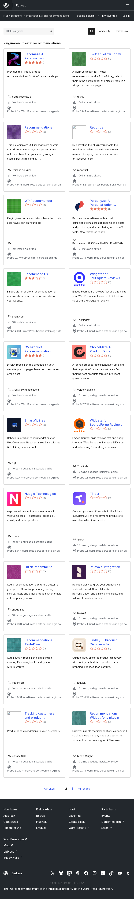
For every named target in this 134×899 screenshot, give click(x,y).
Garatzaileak (77, 821)
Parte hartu (108, 809)
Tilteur (94, 494)
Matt (8, 845)
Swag (106, 828)
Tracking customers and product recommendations (39, 716)
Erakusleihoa (44, 809)
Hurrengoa (84, 788)
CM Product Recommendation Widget (38, 349)
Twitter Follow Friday (105, 54)
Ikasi (72, 809)
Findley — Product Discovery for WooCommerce (103, 642)
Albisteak (9, 815)
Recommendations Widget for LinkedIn (104, 715)
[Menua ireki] (128, 5)
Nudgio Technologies (40, 494)
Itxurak (40, 815)
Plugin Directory (12, 15)
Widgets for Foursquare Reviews (105, 276)
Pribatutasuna (12, 828)
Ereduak (41, 828)
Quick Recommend (39, 567)
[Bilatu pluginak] (50, 31)
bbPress (10, 851)
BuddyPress (13, 857)
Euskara (17, 873)
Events (105, 815)
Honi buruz (10, 809)
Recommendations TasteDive (38, 642)
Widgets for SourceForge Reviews (106, 422)
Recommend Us (36, 274)
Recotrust (97, 127)
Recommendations (38, 127)
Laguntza (75, 815)
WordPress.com (15, 839)
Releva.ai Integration (105, 567)
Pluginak (41, 821)
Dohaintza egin (112, 821)
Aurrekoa (49, 788)
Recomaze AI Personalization (36, 56)
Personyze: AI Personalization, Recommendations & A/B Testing (104, 203)
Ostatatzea (10, 821)
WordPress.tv (79, 828)
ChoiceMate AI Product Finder (101, 349)
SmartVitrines (35, 420)
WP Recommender (38, 201)
